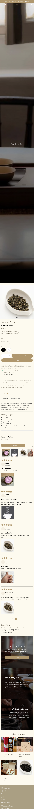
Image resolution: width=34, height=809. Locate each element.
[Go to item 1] (6, 452)
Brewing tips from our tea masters (11, 629)
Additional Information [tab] (17, 398)
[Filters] (27, 445)
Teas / (13, 144)
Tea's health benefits (7, 632)
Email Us (17, 657)
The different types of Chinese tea (10, 630)
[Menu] (2, 4)
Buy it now (17, 360)
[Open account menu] (28, 4)
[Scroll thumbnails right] (31, 452)
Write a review (13, 445)
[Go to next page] (21, 619)
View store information (8, 374)
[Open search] (5, 4)
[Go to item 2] (14, 452)
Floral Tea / (19, 144)
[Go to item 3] (23, 452)
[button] (4, 394)
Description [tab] (5, 398)
